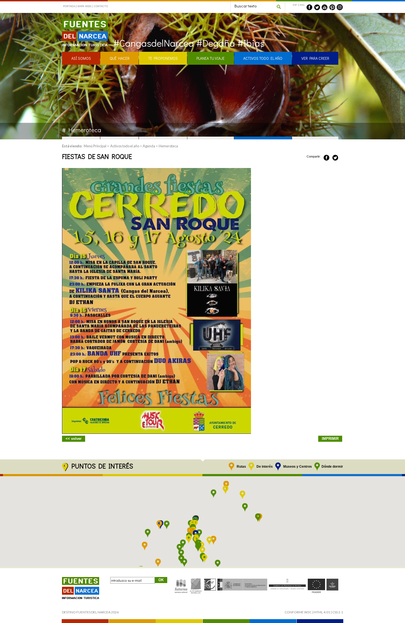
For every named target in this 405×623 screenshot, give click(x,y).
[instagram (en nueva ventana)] (339, 7)
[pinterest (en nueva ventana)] (332, 7)
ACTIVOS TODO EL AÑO (262, 58)
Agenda (149, 146)
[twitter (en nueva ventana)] (317, 7)
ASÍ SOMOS (81, 58)
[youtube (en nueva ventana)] (324, 7)
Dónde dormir (332, 466)
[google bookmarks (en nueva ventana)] (341, 156)
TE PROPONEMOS (163, 58)
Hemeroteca (168, 146)
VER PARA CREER (315, 58)
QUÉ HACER (119, 58)
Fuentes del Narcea (81, 21)
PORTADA (69, 6)
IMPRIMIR (330, 439)
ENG (302, 5)
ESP (295, 5)
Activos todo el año (124, 146)
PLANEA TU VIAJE (210, 58)
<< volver (74, 439)
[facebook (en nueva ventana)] (309, 7)
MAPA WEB (84, 6)
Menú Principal (95, 146)
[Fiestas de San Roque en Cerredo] (156, 432)
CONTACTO (101, 6)
